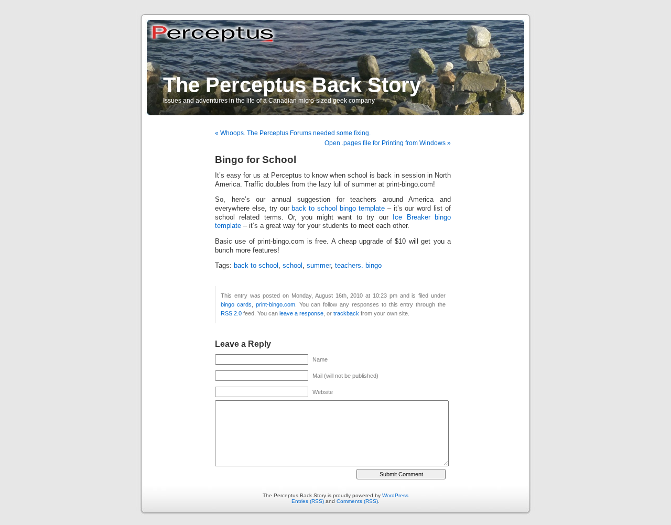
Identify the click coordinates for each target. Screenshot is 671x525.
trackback (346, 313)
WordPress (395, 495)
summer (319, 265)
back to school (256, 265)
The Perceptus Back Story (292, 84)
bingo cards (236, 304)
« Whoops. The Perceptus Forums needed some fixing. (293, 133)
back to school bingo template (337, 208)
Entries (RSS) (307, 501)
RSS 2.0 (231, 313)
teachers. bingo (358, 265)
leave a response (301, 313)
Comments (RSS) (357, 501)
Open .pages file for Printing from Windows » (387, 143)
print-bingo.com (275, 304)
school (292, 265)
